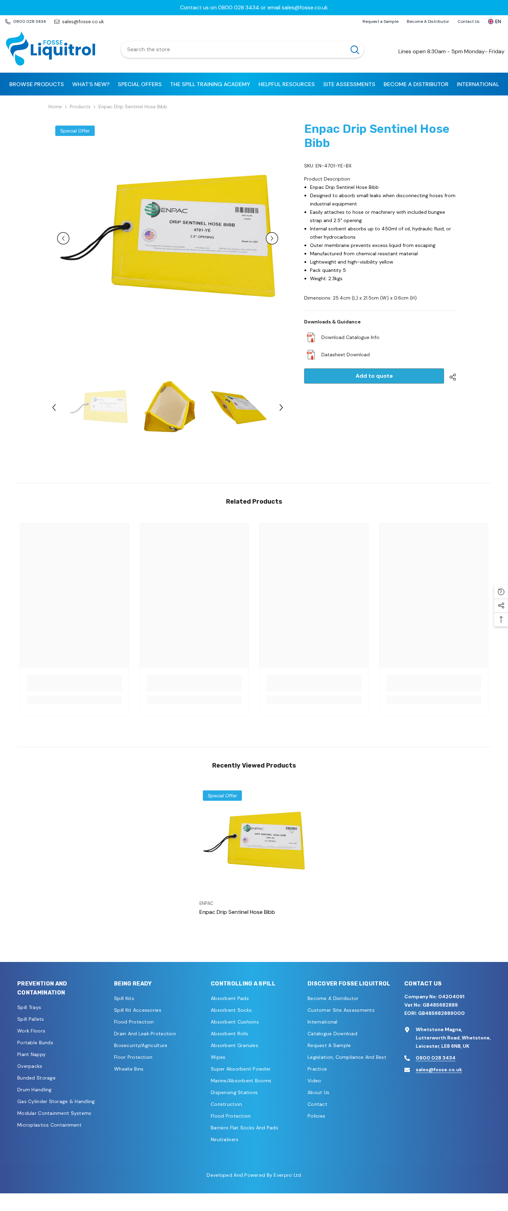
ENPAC (206, 903)
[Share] (450, 377)
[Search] (242, 49)
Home (55, 106)
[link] (74, 687)
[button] (63, 238)
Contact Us (469, 21)
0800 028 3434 (435, 1058)
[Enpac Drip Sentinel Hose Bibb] (254, 842)
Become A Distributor (428, 21)
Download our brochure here (254, 7)
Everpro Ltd (287, 1175)
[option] (254, 7)
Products (80, 106)
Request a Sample (380, 21)
